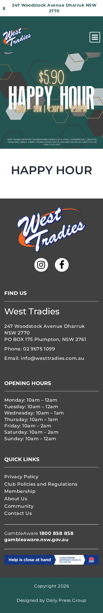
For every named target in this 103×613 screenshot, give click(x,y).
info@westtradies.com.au (52, 358)
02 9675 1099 (39, 349)
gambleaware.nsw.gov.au (36, 539)
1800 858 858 (56, 533)
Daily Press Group (66, 600)
